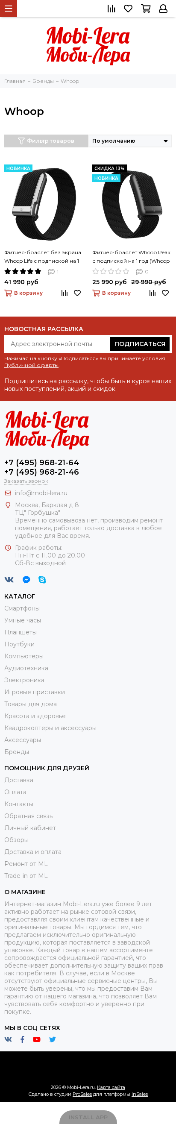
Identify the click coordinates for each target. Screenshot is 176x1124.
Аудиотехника (26, 668)
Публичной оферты (31, 365)
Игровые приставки (34, 692)
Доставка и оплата (33, 852)
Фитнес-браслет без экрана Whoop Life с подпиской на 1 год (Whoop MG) (42, 257)
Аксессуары (22, 740)
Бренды (16, 752)
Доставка (18, 780)
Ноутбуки (19, 644)
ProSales (82, 1094)
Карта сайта (111, 1087)
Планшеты (20, 632)
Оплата (15, 792)
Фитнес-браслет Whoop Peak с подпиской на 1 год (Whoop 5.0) (131, 257)
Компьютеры (24, 656)
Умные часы (22, 620)
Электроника (24, 680)
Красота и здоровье (35, 716)
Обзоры (16, 840)
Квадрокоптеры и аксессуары (50, 728)
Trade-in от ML (26, 876)
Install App (88, 1117)
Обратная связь (28, 816)
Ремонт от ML (26, 864)
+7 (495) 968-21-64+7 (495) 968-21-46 (41, 467)
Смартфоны (22, 608)
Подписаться (139, 344)
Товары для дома (30, 704)
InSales (140, 1094)
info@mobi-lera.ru (41, 493)
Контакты (18, 804)
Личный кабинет (30, 828)
